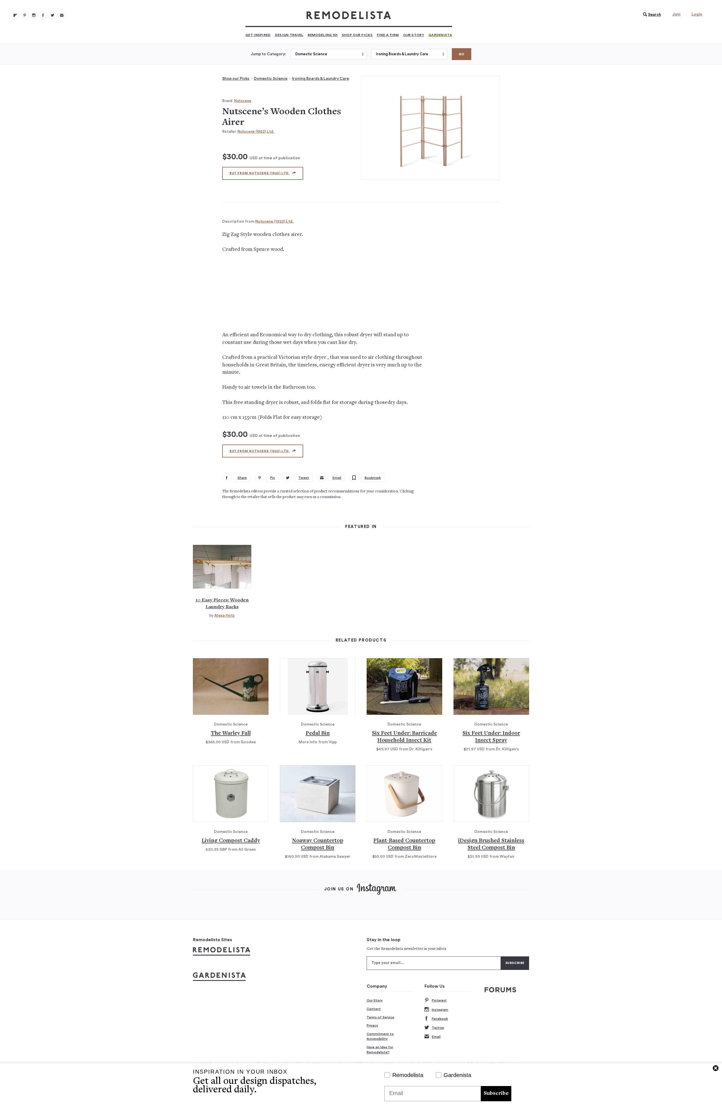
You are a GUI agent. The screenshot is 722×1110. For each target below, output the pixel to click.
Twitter (438, 1027)
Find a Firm (388, 35)
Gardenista (440, 35)
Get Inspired (258, 35)
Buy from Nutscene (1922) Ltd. (259, 173)
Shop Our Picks (357, 35)
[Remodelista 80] (24, 15)
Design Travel (289, 35)
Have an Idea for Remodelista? (380, 1049)
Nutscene (242, 101)
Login (697, 14)
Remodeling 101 (323, 35)
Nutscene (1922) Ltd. (255, 131)
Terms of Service (380, 1017)
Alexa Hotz (224, 616)
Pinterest (439, 1000)
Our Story (413, 35)
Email (436, 1036)
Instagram (440, 1009)
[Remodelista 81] (34, 15)
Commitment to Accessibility (380, 1036)
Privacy (372, 1025)
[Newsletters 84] (62, 15)
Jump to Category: (268, 54)
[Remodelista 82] (43, 15)
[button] (650, 14)
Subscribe (496, 1093)
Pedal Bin (318, 734)
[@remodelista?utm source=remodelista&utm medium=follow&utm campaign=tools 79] (15, 15)
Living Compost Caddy (231, 841)
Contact (374, 1009)
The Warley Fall (231, 734)
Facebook (440, 1018)
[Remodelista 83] (52, 15)
